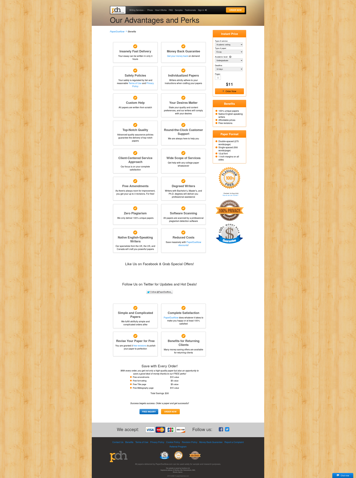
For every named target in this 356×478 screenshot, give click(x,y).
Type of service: (221, 41)
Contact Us (117, 442)
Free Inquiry (149, 411)
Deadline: (218, 65)
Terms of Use (135, 83)
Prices (150, 10)
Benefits (129, 442)
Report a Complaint (234, 442)
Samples (179, 10)
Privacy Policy (157, 442)
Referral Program (178, 446)
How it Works (161, 10)
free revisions (140, 345)
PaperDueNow (117, 31)
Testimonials (190, 10)
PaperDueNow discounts (189, 243)
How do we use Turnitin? (230, 195)
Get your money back (177, 56)
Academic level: (221, 56)
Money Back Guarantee (210, 442)
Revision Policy (189, 442)
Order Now (235, 10)
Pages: (218, 74)
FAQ (171, 10)
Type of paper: (221, 48)
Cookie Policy (173, 442)
